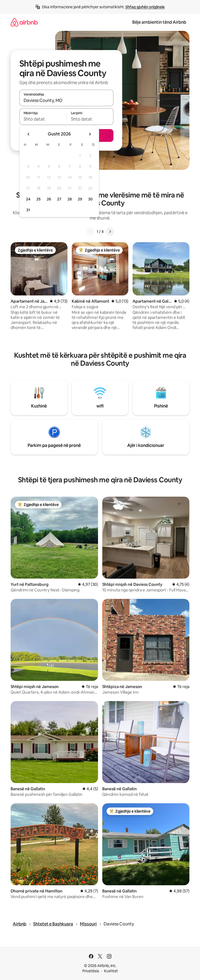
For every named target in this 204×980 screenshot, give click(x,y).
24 (28, 199)
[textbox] (43, 119)
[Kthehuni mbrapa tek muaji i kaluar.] (28, 134)
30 (90, 199)
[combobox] (66, 100)
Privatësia (90, 971)
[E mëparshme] (90, 231)
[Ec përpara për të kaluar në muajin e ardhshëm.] (89, 134)
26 (49, 199)
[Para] (110, 231)
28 (69, 199)
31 (28, 210)
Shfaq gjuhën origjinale (145, 7)
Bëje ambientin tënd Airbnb (159, 22)
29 (80, 199)
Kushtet (111, 971)
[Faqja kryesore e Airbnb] (24, 22)
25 (38, 199)
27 (59, 199)
